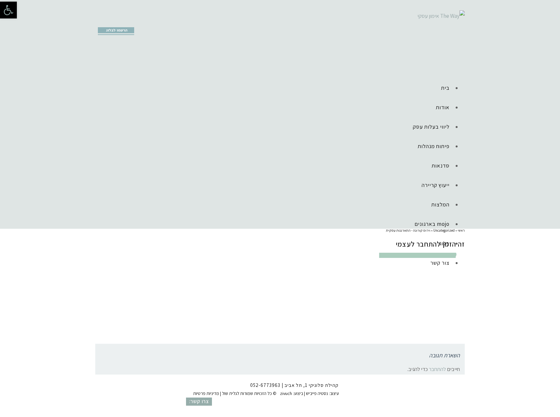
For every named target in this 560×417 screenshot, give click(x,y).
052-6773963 (265, 385)
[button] (8, 10)
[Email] (130, 21)
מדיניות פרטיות (206, 393)
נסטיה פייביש (317, 393)
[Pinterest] (120, 21)
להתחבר (437, 369)
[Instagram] (110, 21)
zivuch (286, 393)
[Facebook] (100, 21)
